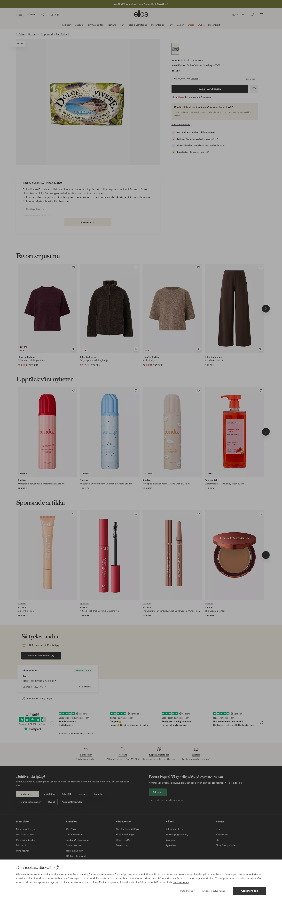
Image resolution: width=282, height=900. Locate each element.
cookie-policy (181, 882)
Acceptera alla (249, 890)
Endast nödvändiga (213, 890)
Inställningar (187, 890)
